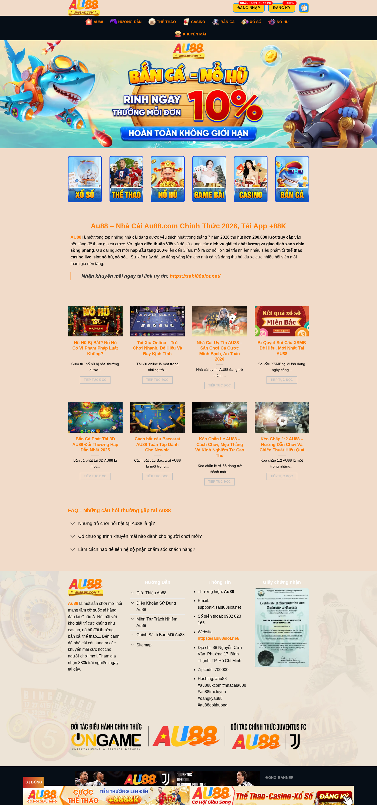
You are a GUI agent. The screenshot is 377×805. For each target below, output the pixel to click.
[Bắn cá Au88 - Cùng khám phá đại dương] (292, 184)
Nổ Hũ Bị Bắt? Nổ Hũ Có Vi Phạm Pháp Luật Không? (95, 353)
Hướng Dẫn (130, 22)
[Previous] (14, 96)
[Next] (363, 96)
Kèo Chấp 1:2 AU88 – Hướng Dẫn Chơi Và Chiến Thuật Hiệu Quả (282, 450)
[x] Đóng (33, 782)
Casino (198, 22)
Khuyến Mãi (194, 34)
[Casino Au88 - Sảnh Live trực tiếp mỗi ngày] (251, 184)
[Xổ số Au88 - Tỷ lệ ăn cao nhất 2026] (85, 184)
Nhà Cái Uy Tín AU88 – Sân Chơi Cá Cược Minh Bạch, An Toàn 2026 (219, 356)
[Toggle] (73, 529)
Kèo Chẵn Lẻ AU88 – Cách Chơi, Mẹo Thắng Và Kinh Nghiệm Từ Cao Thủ (219, 452)
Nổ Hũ (283, 22)
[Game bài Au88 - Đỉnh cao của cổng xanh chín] (209, 184)
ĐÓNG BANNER (279, 783)
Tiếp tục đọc (95, 384)
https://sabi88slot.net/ (195, 281)
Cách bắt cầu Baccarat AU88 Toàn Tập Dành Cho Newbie (157, 450)
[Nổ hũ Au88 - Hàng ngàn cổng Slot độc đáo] (168, 184)
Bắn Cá (228, 22)
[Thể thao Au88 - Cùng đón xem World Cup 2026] (126, 184)
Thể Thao (166, 22)
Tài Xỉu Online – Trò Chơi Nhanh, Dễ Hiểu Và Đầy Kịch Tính (157, 353)
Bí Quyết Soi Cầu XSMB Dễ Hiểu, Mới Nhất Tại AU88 (281, 353)
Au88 (98, 22)
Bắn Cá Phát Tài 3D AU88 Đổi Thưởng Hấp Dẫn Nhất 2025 (95, 450)
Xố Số (255, 22)
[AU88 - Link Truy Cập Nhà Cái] (87, 8)
